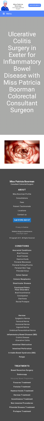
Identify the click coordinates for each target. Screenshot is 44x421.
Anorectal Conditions (22, 250)
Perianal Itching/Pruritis (22, 265)
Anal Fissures (22, 253)
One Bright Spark (22, 233)
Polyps (22, 357)
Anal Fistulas (22, 256)
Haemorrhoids (23, 259)
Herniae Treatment (22, 395)
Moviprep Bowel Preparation (22, 378)
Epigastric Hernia (22, 318)
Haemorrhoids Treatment (22, 391)
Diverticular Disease (22, 283)
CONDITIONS (22, 246)
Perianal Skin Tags (23, 268)
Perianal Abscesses (22, 262)
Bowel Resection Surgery (22, 370)
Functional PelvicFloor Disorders (22, 289)
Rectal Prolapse (22, 302)
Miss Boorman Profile (22, 194)
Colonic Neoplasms (22, 279)
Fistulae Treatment (22, 387)
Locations (22, 210)
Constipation (22, 296)
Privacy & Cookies (22, 227)
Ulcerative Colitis (22, 340)
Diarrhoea (22, 299)
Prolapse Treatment (22, 411)
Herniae (22, 315)
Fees (22, 202)
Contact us (22, 215)
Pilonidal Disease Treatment (22, 407)
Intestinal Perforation (22, 349)
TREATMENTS (22, 366)
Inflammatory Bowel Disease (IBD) (22, 334)
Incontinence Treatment (22, 399)
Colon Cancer (22, 275)
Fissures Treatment (22, 382)
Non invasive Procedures (22, 403)
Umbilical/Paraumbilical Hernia (23, 330)
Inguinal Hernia (22, 327)
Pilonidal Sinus (22, 271)
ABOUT (22, 190)
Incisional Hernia (23, 324)
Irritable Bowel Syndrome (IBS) (22, 353)
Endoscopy (22, 374)
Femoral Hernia (22, 321)
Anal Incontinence (22, 293)
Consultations (22, 198)
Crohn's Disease (22, 337)
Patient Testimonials (22, 206)
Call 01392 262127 (34, 5)
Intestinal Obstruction (22, 344)
